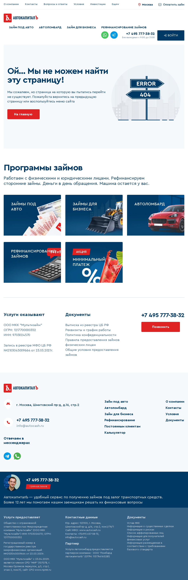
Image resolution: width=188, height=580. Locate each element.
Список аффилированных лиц (145, 533)
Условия (79, 4)
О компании (11, 4)
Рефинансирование (119, 420)
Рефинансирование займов (124, 27)
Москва (147, 4)
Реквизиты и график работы (88, 330)
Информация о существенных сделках (150, 526)
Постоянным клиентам (122, 426)
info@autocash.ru (30, 425)
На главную (23, 114)
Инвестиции (98, 4)
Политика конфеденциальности (90, 335)
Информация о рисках (140, 529)
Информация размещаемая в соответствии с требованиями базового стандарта (146, 546)
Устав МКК (133, 523)
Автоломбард (50, 27)
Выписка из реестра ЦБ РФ (87, 325)
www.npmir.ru (43, 570)
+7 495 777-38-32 (140, 34)
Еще (114, 4)
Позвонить (160, 326)
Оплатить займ (173, 4)
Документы (175, 420)
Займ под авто (21, 27)
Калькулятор (114, 432)
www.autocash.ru (90, 530)
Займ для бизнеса (81, 27)
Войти (172, 35)
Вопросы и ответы (55, 4)
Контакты (31, 4)
